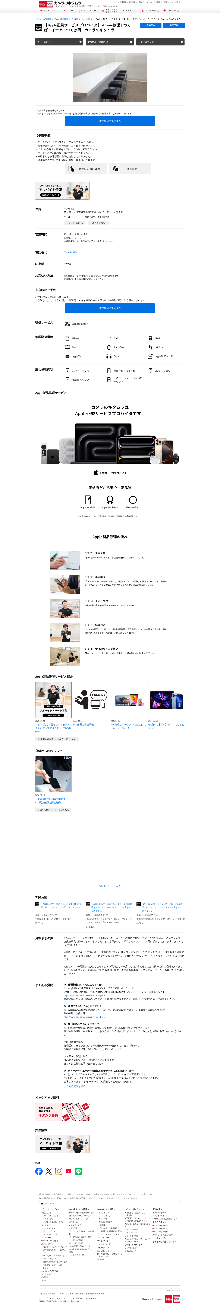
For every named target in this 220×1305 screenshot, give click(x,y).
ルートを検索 (98, 223)
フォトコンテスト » (133, 1244)
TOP (37, 19)
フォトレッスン (131, 1233)
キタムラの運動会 (131, 1229)
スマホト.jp (73, 1222)
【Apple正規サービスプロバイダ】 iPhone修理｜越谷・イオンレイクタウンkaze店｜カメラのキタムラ (112, 907)
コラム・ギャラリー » (134, 1209)
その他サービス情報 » (79, 1209)
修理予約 (174, 25)
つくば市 (86, 19)
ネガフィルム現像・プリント (54, 1222)
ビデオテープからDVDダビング (55, 1247)
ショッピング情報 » (105, 1209)
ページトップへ (174, 1290)
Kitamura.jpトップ (49, 1204)
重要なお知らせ (103, 1251)
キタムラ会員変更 (160, 1229)
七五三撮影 (75, 1228)
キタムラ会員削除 (160, 1232)
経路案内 (151, 25)
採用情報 (132, 2)
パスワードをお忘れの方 (163, 1235)
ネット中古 (103, 1219)
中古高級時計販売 (105, 1222)
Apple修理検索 (61, 19)
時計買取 (102, 1225)
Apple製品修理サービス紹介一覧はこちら (57, 739)
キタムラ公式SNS (76, 1243)
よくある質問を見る (74, 1086)
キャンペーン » (103, 1241)
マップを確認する (74, 223)
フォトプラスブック (51, 1228)
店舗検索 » (157, 1209)
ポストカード (46, 1238)
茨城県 (75, 19)
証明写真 (44, 1277)
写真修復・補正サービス (52, 1265)
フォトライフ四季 (131, 1236)
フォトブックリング (51, 1234)
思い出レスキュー (48, 1244)
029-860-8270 (70, 252)
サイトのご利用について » (164, 1241)
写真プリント (46, 1213)
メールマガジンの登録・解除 (80, 1237)
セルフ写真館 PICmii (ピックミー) (81, 1246)
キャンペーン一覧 (103, 1244)
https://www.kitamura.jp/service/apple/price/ (84, 995)
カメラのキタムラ (159, 1213)
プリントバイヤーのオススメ (108, 1234)
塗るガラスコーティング (78, 1219)
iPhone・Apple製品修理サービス (81, 1213)
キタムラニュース (103, 1238)
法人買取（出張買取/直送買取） (111, 1231)
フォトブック (46, 1225)
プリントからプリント (51, 1259)
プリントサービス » (50, 1209)
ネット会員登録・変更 (159, 2)
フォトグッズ (46, 1274)
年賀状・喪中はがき (50, 1241)
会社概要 (123, 2)
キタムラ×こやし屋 (76, 1255)
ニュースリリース (65, 1294)
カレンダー (45, 1268)
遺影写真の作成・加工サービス (55, 1262)
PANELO (44, 1280)
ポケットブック (49, 1231)
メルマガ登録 (175, 2)
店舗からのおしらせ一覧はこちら (53, 810)
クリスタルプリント (51, 1216)
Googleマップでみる (110, 886)
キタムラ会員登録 (160, 1226)
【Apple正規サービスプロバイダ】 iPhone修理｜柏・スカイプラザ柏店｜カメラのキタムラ (61, 907)
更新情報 (100, 1259)
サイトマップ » (159, 1238)
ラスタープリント (50, 1219)
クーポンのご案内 (76, 1240)
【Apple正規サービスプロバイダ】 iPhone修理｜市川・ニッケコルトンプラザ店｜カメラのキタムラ (163, 907)
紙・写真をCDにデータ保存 (53, 1256)
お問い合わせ (143, 2)
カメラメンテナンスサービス (80, 1216)
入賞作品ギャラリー (132, 1251)
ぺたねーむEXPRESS (49, 1271)
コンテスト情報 (131, 1248)
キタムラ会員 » (159, 1222)
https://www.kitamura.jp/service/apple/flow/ (84, 1017)
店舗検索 (47, 19)
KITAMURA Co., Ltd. (53, 1301)
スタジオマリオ (77, 1225)
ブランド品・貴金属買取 (108, 1228)
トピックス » (103, 1247)
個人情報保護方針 (47, 1294)
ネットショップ (103, 1213)
